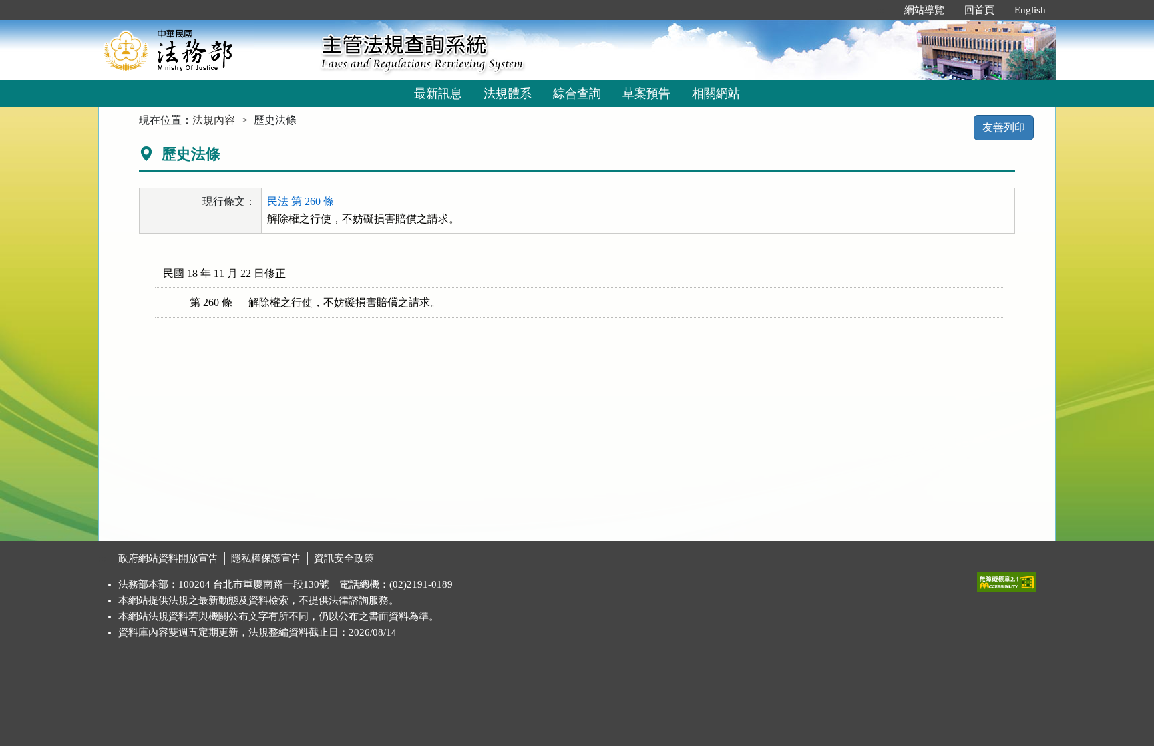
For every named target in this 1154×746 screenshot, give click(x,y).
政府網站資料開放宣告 (168, 558)
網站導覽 (924, 10)
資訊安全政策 (344, 558)
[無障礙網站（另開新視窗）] (1006, 579)
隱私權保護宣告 (266, 558)
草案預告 (646, 93)
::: (880, 10)
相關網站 (716, 93)
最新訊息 (438, 93)
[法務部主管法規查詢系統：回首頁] (205, 49)
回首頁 (979, 10)
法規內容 (213, 120)
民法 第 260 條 (300, 201)
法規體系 (508, 93)
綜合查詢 (577, 93)
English (1030, 10)
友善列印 (1003, 127)
